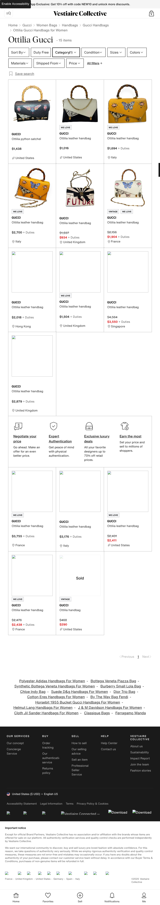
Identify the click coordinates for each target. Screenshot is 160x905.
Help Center (109, 743)
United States (43, 879)
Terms (69, 804)
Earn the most (130, 436)
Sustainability (139, 752)
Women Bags (46, 25)
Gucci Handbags (96, 25)
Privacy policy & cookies (92, 804)
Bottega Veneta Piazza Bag (113, 681)
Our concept (15, 743)
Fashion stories (140, 770)
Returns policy (47, 770)
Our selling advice (79, 751)
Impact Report (140, 758)
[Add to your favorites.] (50, 134)
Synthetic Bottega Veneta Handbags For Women (54, 686)
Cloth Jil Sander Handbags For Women (46, 713)
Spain (69, 879)
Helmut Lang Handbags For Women (42, 707)
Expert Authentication (60, 439)
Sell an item (80, 760)
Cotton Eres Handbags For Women (56, 697)
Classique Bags (97, 713)
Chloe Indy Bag (32, 691)
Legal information (51, 804)
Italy (77, 879)
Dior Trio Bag (124, 691)
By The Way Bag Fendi (109, 697)
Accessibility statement (22, 804)
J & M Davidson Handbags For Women (110, 707)
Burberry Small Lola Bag (120, 686)
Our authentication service (52, 758)
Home (13, 25)
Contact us (108, 749)
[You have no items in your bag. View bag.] (151, 13)
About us (136, 746)
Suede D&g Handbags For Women (79, 691)
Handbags (70, 25)
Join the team (139, 764)
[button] (151, 13)
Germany (58, 879)
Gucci (26, 25)
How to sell (79, 743)
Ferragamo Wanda (130, 713)
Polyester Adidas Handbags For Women (52, 681)
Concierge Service (14, 751)
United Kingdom (24, 879)
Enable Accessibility (15, 4)
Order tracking (48, 745)
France (8, 879)
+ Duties (123, 148)
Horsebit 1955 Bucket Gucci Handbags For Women (77, 702)
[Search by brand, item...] (8, 13)
